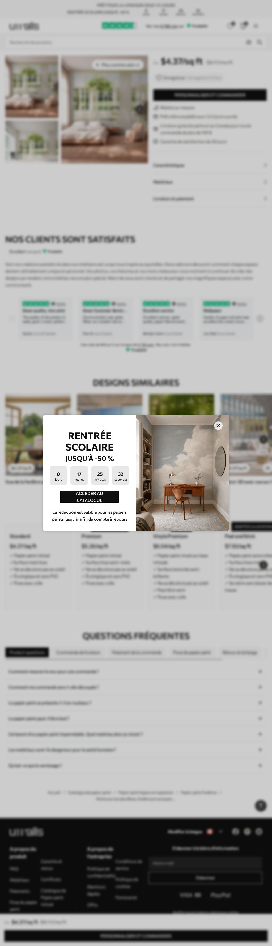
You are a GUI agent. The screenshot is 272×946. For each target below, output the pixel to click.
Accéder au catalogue (89, 497)
